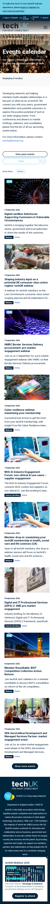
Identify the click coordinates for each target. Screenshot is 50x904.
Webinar (9, 237)
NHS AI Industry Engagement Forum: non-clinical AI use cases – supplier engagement (25, 475)
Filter (21, 161)
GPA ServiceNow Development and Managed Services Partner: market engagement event (25, 736)
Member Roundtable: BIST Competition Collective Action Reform (23, 671)
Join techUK (26, 18)
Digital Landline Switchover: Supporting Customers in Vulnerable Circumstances (26, 217)
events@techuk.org (13, 140)
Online (20, 171)
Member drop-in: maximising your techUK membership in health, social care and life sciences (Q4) (26, 540)
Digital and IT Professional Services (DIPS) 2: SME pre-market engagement (26, 605)
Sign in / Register (11, 18)
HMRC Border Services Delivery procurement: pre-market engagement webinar (23, 347)
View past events (25, 154)
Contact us (35, 18)
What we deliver (15, 38)
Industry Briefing (13, 495)
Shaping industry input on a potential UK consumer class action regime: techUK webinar (26, 282)
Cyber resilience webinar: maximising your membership (22, 411)
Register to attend (25, 896)
